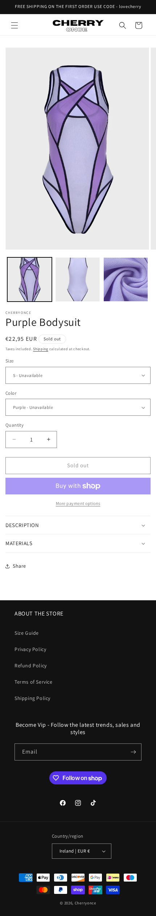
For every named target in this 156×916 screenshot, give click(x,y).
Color (10, 393)
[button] (14, 25)
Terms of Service (34, 682)
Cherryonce (85, 902)
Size (9, 361)
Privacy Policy (30, 649)
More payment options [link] (78, 503)
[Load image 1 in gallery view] (29, 279)
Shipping (40, 349)
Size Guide (27, 633)
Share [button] (19, 566)
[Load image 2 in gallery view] (78, 279)
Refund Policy (31, 665)
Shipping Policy (32, 698)
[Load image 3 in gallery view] (125, 279)
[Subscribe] (133, 751)
